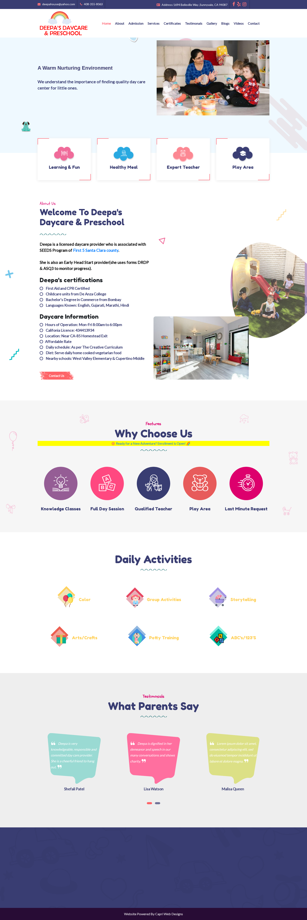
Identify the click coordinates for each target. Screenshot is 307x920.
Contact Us (56, 376)
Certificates (172, 23)
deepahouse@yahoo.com (58, 4)
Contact (254, 23)
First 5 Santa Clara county (95, 250)
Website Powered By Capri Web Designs (153, 914)
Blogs (225, 23)
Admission (135, 23)
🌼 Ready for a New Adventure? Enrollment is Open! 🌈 (123, 443)
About (119, 23)
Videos (239, 23)
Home (106, 23)
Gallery (212, 23)
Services (154, 23)
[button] (149, 803)
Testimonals (193, 23)
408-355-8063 (93, 4)
